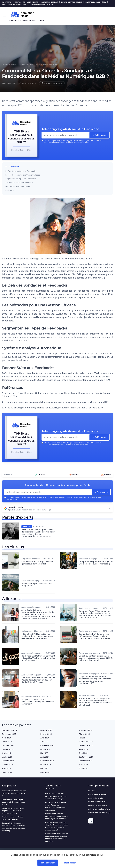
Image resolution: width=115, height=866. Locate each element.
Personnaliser (69, 863)
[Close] (87, 420)
